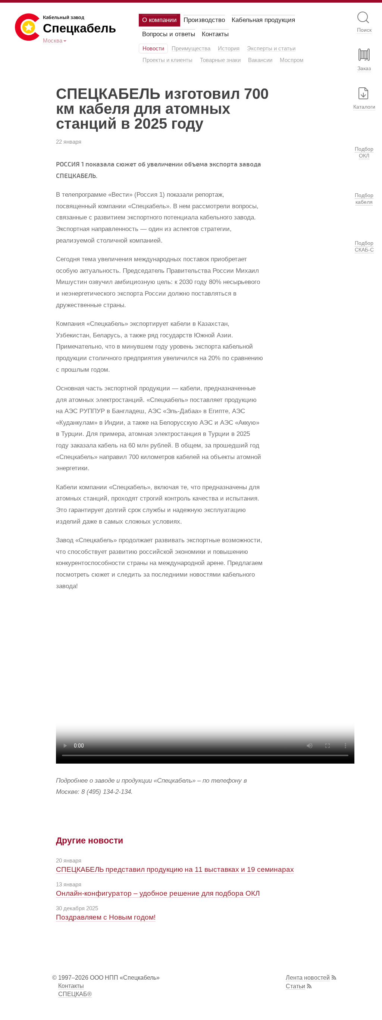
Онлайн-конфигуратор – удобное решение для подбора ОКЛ (158, 893)
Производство (204, 20)
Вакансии (260, 60)
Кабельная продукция (263, 20)
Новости (153, 49)
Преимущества (191, 49)
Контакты (215, 34)
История (228, 49)
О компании (159, 20)
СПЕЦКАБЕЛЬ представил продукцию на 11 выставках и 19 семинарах (175, 869)
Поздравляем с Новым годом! (106, 917)
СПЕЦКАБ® (75, 994)
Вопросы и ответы (168, 34)
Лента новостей (308, 977)
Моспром (291, 60)
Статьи (295, 986)
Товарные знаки (220, 60)
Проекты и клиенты (167, 60)
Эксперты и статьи (271, 49)
